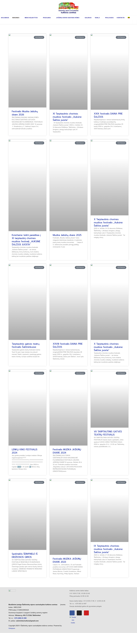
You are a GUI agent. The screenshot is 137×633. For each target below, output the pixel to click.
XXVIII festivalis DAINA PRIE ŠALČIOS (68, 345)
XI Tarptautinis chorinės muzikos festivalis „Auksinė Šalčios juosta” (67, 117)
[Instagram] (79, 613)
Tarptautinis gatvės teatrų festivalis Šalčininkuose (25, 345)
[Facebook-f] (72, 613)
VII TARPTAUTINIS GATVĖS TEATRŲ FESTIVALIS (108, 433)
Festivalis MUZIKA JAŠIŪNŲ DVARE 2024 (67, 451)
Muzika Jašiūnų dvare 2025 (67, 235)
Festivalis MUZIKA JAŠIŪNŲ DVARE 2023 (67, 560)
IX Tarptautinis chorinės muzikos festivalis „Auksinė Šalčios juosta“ (108, 549)
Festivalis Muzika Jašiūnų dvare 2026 (25, 113)
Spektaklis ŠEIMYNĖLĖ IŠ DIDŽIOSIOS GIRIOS (25, 555)
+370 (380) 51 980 (20, 618)
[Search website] (134, 22)
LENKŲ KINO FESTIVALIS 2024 (24, 451)
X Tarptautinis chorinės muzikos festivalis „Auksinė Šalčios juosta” (108, 222)
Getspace (12, 628)
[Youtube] (86, 613)
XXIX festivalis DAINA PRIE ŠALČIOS (108, 115)
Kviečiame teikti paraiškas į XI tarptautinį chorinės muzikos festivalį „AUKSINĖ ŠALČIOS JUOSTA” (26, 239)
